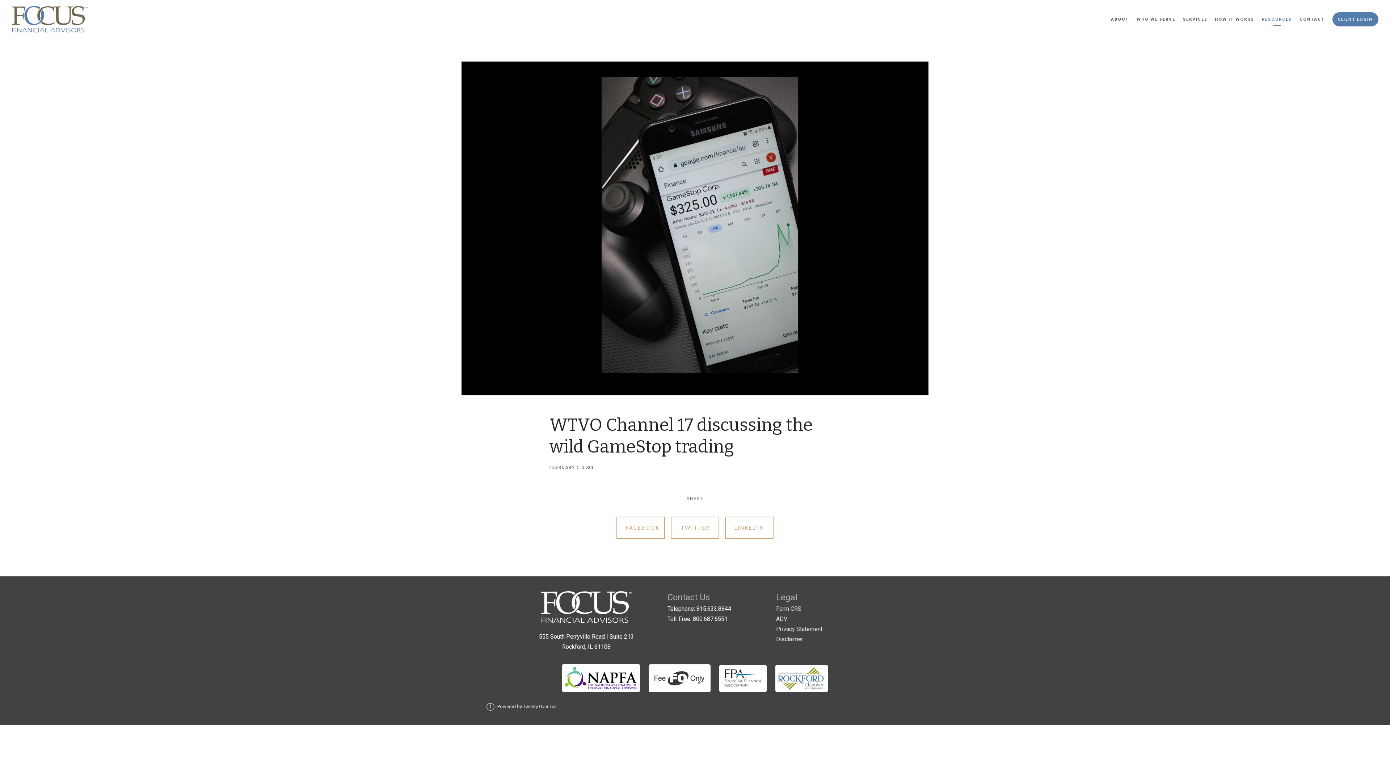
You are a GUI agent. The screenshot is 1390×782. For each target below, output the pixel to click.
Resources (1277, 19)
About (1120, 19)
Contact (1312, 19)
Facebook (643, 528)
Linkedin (749, 528)
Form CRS (788, 608)
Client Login (1355, 19)
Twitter (695, 528)
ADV (781, 618)
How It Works (1234, 19)
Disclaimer (789, 639)
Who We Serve (1156, 19)
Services (1195, 19)
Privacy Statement (799, 629)
